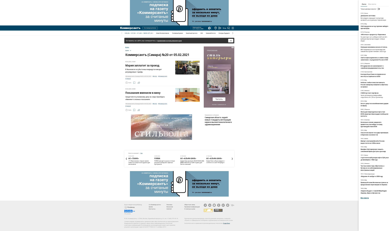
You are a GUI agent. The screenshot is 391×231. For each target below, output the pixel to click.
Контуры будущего (224, 33)
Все (141, 153)
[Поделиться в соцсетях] (139, 82)
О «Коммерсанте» (155, 205)
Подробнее (226, 223)
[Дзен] (214, 205)
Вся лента (365, 198)
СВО (201, 33)
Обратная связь (189, 205)
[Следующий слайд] (232, 159)
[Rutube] (223, 205)
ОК (231, 41)
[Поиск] (228, 28)
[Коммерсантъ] (130, 28)
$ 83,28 (127, 33)
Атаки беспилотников (162, 33)
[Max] (227, 205)
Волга (127, 47)
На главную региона (150, 28)
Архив (151, 207)
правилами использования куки (169, 40)
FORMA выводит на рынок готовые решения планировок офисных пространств (164, 162)
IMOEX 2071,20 (147, 33)
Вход (224, 28)
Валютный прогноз (191, 33)
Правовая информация (192, 207)
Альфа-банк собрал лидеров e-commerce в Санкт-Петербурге (215, 161)
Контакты (152, 209)
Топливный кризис (177, 33)
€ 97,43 (133, 33)
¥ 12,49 (139, 33)
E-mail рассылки (189, 209)
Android (169, 209)
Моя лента (372, 4)
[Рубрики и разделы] (232, 28)
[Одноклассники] (218, 205)
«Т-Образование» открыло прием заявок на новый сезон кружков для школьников (139, 162)
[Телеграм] (205, 205)
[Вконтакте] (209, 205)
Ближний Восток (211, 33)
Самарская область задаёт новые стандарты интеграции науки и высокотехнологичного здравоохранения (218, 121)
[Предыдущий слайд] (126, 159)
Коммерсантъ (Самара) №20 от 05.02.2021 (138, 76)
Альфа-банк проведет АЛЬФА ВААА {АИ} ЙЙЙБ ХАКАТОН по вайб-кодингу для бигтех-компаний (192, 162)
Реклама (169, 205)
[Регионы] (215, 28)
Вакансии (170, 207)
